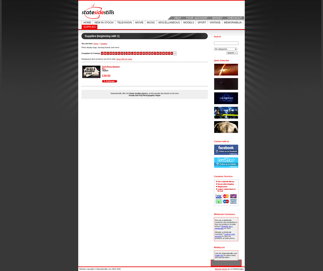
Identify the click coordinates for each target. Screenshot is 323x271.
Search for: (219, 41)
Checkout (234, 18)
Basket (217, 18)
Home (87, 22)
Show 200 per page (124, 59)
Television (124, 22)
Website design (221, 269)
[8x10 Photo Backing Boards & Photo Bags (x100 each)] (91, 77)
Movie (139, 22)
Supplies (89, 27)
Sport (202, 22)
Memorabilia (233, 22)
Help (177, 18)
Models (188, 22)
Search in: (218, 47)
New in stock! (104, 22)
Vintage (215, 22)
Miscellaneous (169, 22)
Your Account (196, 18)
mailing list (219, 255)
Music (151, 22)
